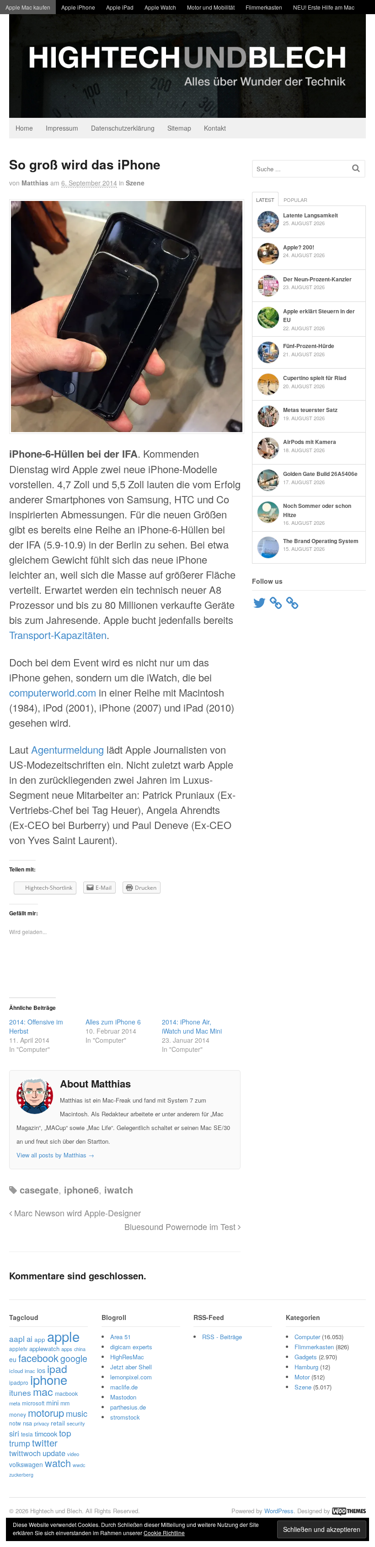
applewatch (44, 1348)
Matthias (34, 182)
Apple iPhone (78, 7)
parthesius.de (128, 1407)
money (17, 1414)
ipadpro (18, 1382)
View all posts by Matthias (55, 1155)
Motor (302, 1377)
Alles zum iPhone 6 (113, 1021)
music (76, 1413)
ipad (57, 1368)
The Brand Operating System (321, 541)
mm (65, 1403)
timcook (46, 1433)
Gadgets (306, 1356)
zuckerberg (21, 1474)
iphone (48, 1379)
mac (43, 1391)
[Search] (356, 168)
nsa (27, 1423)
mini (52, 1402)
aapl (17, 1338)
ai (29, 1338)
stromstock (125, 1417)
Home (24, 127)
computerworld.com (52, 692)
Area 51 (120, 1336)
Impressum (62, 127)
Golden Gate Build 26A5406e (320, 474)
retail (58, 1422)
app (39, 1339)
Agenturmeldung (67, 749)
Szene (135, 182)
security (76, 1423)
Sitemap (179, 127)
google (73, 1358)
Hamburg (306, 1366)
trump (19, 1443)
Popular (295, 199)
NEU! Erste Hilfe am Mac (323, 7)
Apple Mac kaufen (27, 7)
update (54, 1452)
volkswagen (26, 1464)
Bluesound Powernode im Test (181, 1226)
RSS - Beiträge (222, 1336)
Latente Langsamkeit (310, 215)
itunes (20, 1392)
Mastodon (123, 1397)
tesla (27, 1434)
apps (66, 1348)
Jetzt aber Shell (131, 1366)
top (65, 1432)
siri (14, 1433)
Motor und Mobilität (211, 7)
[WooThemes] (349, 1510)
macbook (66, 1393)
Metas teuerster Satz (310, 410)
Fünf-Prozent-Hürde (308, 346)
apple (63, 1336)
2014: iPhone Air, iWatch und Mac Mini (192, 1026)
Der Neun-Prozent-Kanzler (317, 279)
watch (58, 1463)
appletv (18, 1348)
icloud (16, 1370)
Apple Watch (160, 7)
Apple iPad (120, 7)
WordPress (279, 1510)
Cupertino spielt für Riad (314, 378)
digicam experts (131, 1346)
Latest (265, 199)
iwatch (118, 1189)
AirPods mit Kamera (309, 442)
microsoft (33, 1403)
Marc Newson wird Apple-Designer (76, 1213)
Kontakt (215, 127)
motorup (46, 1412)
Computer (307, 1336)
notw (15, 1423)
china (80, 1348)
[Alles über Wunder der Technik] (187, 110)
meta (14, 1403)
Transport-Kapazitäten (58, 635)
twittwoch (25, 1452)
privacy (41, 1423)
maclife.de (124, 1387)
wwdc (79, 1465)
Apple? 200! (298, 247)
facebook (38, 1358)
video (73, 1453)
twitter (45, 1442)
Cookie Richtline (164, 1532)
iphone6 (81, 1189)
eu (12, 1359)
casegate (39, 1189)
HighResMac (127, 1356)
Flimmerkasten (264, 7)
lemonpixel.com (131, 1377)
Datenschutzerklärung (123, 127)
